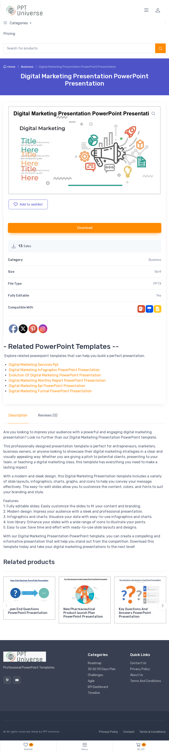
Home (11, 66)
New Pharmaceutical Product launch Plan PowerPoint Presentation (83, 612)
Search (160, 49)
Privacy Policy (140, 669)
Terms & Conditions (153, 731)
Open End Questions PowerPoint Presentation (27, 611)
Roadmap (94, 663)
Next (162, 606)
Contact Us (138, 663)
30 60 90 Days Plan (102, 669)
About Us (136, 675)
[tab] (18, 415)
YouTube (17, 680)
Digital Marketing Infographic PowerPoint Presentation (54, 370)
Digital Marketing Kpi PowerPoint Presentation (47, 386)
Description (18, 415)
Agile (91, 681)
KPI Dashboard (98, 687)
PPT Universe (51, 731)
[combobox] (84, 48)
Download (84, 228)
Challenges (95, 675)
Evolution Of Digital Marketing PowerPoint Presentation (55, 375)
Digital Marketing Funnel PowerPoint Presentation (50, 391)
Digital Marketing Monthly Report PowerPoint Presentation (57, 380)
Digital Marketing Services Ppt (34, 364)
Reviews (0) (47, 415)
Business (27, 66)
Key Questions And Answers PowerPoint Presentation (135, 612)
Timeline (94, 693)
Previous (6, 606)
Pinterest (7, 680)
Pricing (9, 34)
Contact (128, 731)
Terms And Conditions (145, 681)
